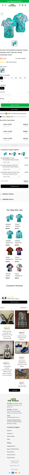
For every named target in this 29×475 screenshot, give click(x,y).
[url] (13, 417)
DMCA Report (14, 469)
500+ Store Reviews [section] (11, 62)
